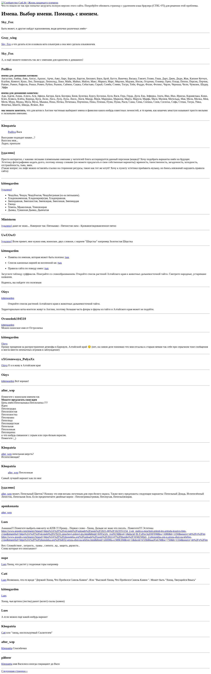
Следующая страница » (14, 671)
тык (67, 257)
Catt (3, 632)
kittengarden (7, 298)
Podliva (12, 132)
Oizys (4, 343)
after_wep (6, 454)
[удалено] (6, 189)
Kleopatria (6, 648)
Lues (3, 564)
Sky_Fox (6, 44)
